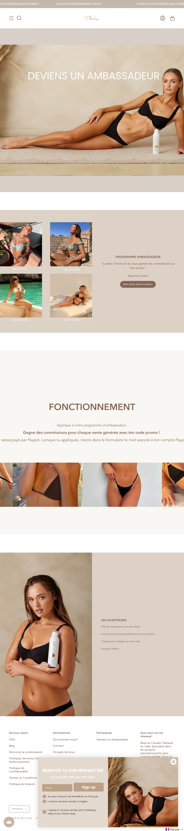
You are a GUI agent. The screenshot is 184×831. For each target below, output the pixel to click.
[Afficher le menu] (11, 18)
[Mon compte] (162, 18)
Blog (12, 745)
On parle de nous (64, 752)
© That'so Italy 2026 (20, 818)
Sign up (89, 787)
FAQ (12, 739)
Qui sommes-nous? (65, 739)
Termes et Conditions (23, 777)
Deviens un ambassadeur (112, 739)
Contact (58, 745)
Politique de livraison (22, 784)
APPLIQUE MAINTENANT (138, 284)
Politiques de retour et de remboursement (25, 760)
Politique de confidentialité (18, 769)
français (18, 809)
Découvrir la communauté (25, 752)
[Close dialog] (173, 762)
